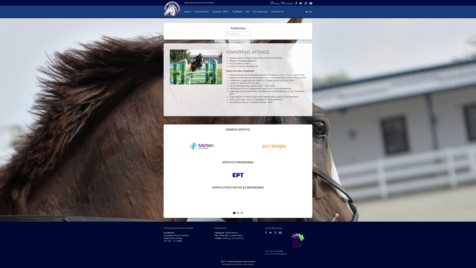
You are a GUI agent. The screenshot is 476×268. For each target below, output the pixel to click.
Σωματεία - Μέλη (220, 11)
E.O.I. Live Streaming (274, 251)
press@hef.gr (238, 238)
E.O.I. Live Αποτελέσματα (276, 253)
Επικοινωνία (278, 11)
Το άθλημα (237, 11)
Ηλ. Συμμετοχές (260, 11)
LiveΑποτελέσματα (287, 3)
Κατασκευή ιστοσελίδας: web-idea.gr (238, 264)
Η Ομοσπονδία (201, 11)
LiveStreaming (274, 3)
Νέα (247, 11)
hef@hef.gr (226, 238)
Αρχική (187, 11)
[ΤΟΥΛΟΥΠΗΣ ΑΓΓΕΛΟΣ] (196, 67)
